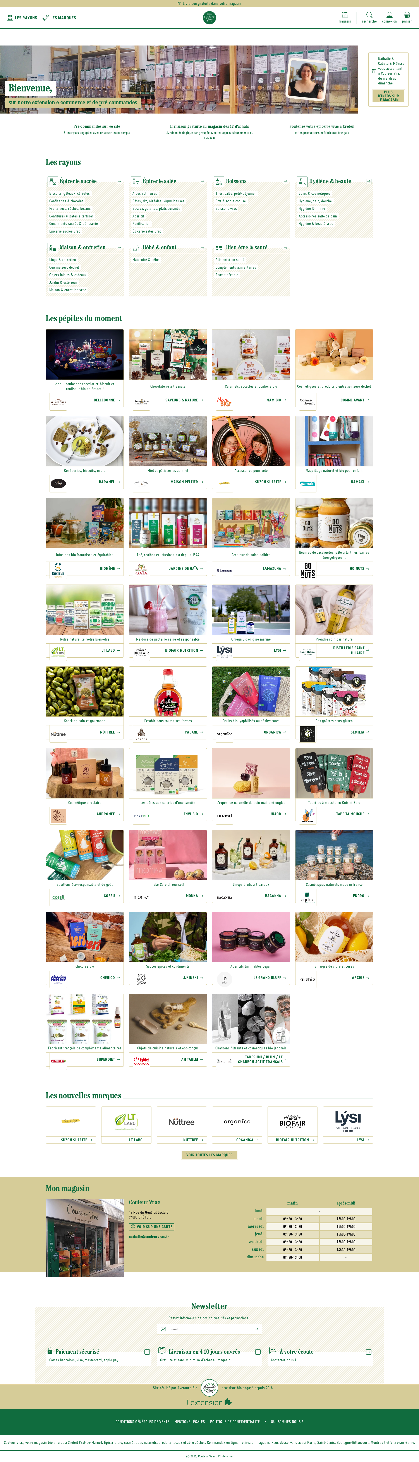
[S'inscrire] (253, 1329)
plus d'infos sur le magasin (388, 96)
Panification (141, 223)
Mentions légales (190, 1421)
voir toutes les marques (209, 1155)
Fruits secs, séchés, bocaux (70, 208)
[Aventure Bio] (209, 1388)
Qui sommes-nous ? (287, 1421)
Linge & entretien (62, 259)
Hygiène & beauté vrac (316, 223)
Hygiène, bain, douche (315, 201)
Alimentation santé (230, 259)
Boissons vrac (226, 208)
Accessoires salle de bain (318, 216)
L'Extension (225, 1456)
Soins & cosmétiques (314, 193)
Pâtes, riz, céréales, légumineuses (158, 201)
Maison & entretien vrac (67, 289)
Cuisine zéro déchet (64, 267)
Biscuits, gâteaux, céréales (69, 193)
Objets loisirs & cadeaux (67, 274)
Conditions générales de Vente (142, 1421)
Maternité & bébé (145, 259)
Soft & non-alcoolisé (231, 201)
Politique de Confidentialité (235, 1421)
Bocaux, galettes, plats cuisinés (156, 208)
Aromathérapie (227, 274)
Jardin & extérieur (63, 282)
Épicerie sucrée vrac (64, 231)
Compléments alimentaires (236, 267)
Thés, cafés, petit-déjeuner (236, 193)
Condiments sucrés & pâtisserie (73, 223)
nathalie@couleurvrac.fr (149, 1236)
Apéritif (138, 216)
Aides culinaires (144, 193)
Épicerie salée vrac (146, 231)
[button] (369, 18)
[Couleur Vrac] (209, 18)
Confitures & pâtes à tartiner (71, 216)
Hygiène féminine (312, 208)
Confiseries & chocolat (66, 201)
